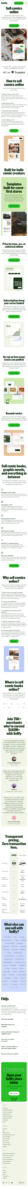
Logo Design (13, 965)
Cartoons (12, 974)
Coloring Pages (15, 987)
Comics (15, 968)
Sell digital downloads (7, 1110)
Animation (24, 981)
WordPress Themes (20, 962)
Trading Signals (7, 978)
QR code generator (7, 1161)
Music (15, 971)
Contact (4, 1172)
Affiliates (5, 1146)
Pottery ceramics (10, 943)
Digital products (9, 959)
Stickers (9, 952)
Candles (23, 937)
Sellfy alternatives (7, 1144)
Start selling (14, 130)
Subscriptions (21, 956)
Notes (16, 978)
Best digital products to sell (9, 1134)
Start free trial (14, 25)
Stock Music (7, 971)
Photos (23, 949)
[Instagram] (6, 1183)
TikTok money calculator (8, 1155)
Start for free (18, 3)
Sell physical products (8, 1116)
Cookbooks (23, 946)
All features (5, 1108)
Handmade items (10, 956)
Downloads (15, 949)
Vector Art (24, 984)
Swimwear (20, 943)
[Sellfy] (4, 3)
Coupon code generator (8, 1159)
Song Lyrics (5, 981)
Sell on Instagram (6, 1136)
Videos (7, 968)
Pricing (4, 1122)
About (4, 1170)
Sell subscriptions (7, 1114)
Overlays (23, 971)
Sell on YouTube (6, 1138)
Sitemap (5, 1178)
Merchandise (8, 937)
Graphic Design (18, 952)
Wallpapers (15, 984)
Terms (4, 1174)
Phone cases (6, 946)
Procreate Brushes (22, 974)
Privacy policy (6, 1176)
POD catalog (5, 1120)
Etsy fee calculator (7, 1157)
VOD (6, 965)
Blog (4, 1130)
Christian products (8, 940)
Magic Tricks (6, 984)
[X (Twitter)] (9, 1183)
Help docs (5, 1128)
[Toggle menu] (25, 3)
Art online (15, 946)
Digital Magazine (8, 962)
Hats (16, 937)
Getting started (6, 1132)
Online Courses (20, 959)
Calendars (7, 949)
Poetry (4, 974)
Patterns (23, 978)
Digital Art (22, 965)
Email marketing (6, 1163)
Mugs (17, 940)
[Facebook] (3, 1183)
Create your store (14, 206)
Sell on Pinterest (6, 1142)
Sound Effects (15, 981)
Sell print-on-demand (7, 1112)
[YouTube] (12, 1183)
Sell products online (7, 1118)
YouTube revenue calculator (9, 1153)
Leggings (24, 940)
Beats (22, 968)
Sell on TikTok (6, 1140)
